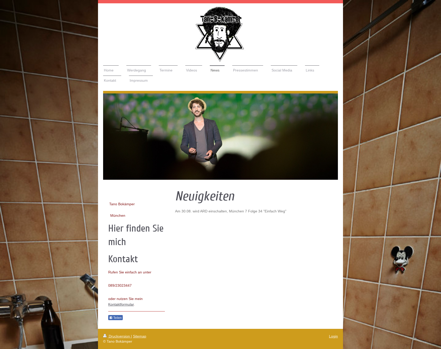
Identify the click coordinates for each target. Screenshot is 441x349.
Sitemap (139, 336)
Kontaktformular (121, 304)
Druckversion (119, 336)
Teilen (117, 318)
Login (333, 336)
